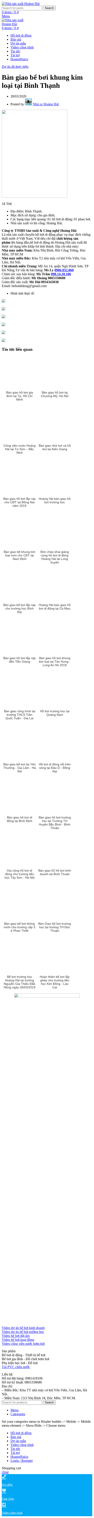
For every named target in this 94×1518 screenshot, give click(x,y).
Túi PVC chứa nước (16, 1367)
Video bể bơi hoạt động (18, 1340)
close (5, 1472)
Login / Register (21, 1460)
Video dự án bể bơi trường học (23, 1332)
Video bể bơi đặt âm (16, 1336)
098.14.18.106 (61, 274)
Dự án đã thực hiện (15, 66)
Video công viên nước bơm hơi (23, 1343)
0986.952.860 (64, 270)
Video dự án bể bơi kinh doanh (23, 1328)
